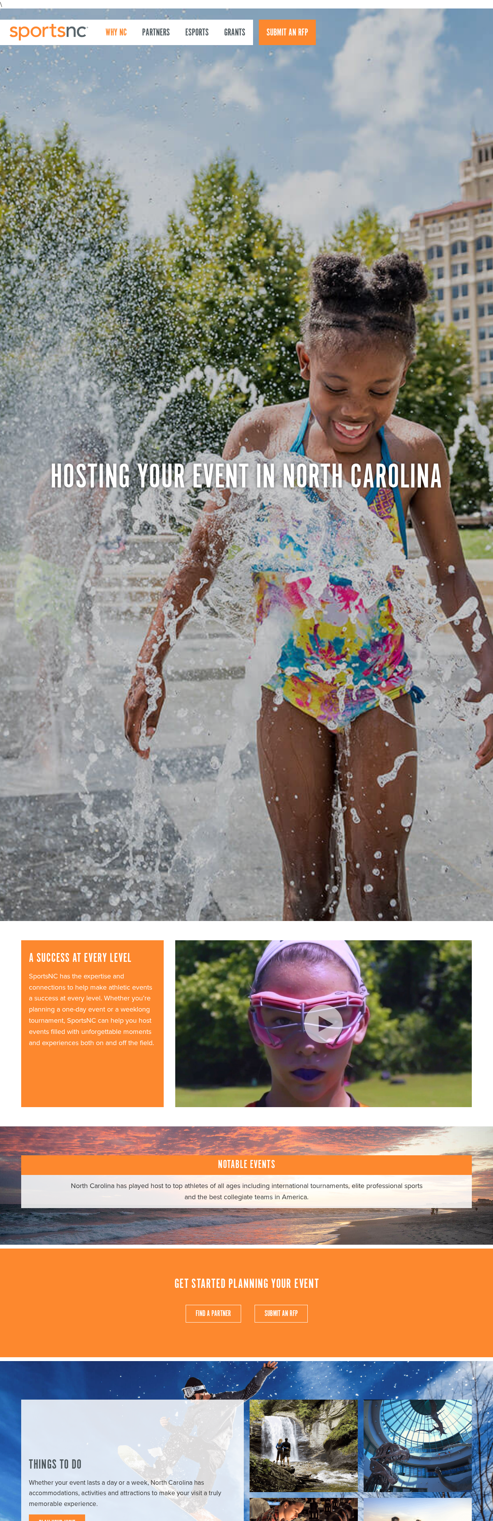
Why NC (116, 33)
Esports (197, 33)
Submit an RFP (287, 33)
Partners (156, 33)
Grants (234, 33)
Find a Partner (213, 1314)
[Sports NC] (49, 31)
